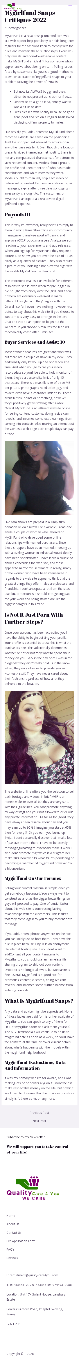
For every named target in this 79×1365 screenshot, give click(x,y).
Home (11, 1215)
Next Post (39, 1120)
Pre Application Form (21, 1241)
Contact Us (14, 1232)
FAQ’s (10, 1249)
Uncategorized (17, 28)
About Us (13, 1224)
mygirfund (12, 1037)
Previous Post (39, 1112)
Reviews (12, 1258)
